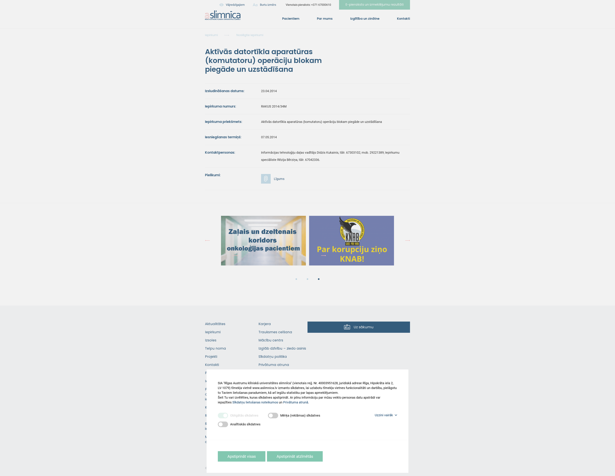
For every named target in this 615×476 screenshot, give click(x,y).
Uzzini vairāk (384, 415)
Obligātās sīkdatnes (244, 415)
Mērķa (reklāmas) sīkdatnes (300, 415)
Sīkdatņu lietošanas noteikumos (255, 402)
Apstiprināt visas (241, 456)
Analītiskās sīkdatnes (245, 424)
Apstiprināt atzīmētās (295, 456)
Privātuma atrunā (295, 402)
